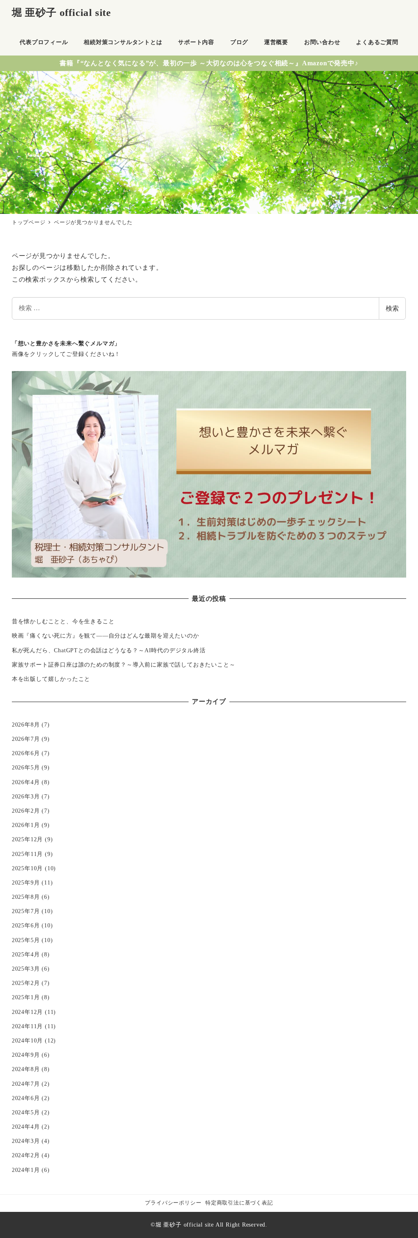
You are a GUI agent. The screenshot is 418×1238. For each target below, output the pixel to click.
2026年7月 (26, 739)
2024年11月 (27, 1026)
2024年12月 (27, 1012)
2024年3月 (26, 1141)
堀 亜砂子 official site (61, 12)
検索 (392, 308)
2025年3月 (26, 968)
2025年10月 (27, 868)
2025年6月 (26, 925)
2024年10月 (27, 1040)
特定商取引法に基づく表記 (239, 1203)
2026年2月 (26, 810)
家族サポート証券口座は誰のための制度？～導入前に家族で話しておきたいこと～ (124, 664)
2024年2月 (26, 1155)
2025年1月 (26, 997)
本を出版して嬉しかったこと (51, 679)
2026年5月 (26, 767)
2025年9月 (26, 882)
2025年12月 (27, 839)
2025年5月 (26, 940)
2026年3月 (26, 796)
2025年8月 (26, 896)
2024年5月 (26, 1112)
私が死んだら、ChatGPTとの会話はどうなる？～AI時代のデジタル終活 (109, 650)
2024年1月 (26, 1170)
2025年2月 (26, 983)
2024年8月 (26, 1069)
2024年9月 (26, 1054)
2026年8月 (26, 724)
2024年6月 (26, 1098)
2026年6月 (26, 753)
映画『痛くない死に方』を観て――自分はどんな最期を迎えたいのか (105, 635)
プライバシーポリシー (173, 1203)
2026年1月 (26, 825)
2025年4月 (26, 954)
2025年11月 (27, 854)
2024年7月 (26, 1083)
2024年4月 (26, 1126)
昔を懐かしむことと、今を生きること (63, 621)
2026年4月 (26, 782)
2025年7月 (26, 911)
